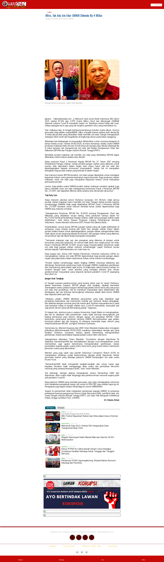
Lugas (49, 12)
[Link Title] (1, 5)
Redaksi (52, 546)
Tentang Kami (68, 546)
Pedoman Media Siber (91, 546)
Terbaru (50, 407)
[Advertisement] (82, 39)
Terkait (60, 407)
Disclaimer (112, 546)
